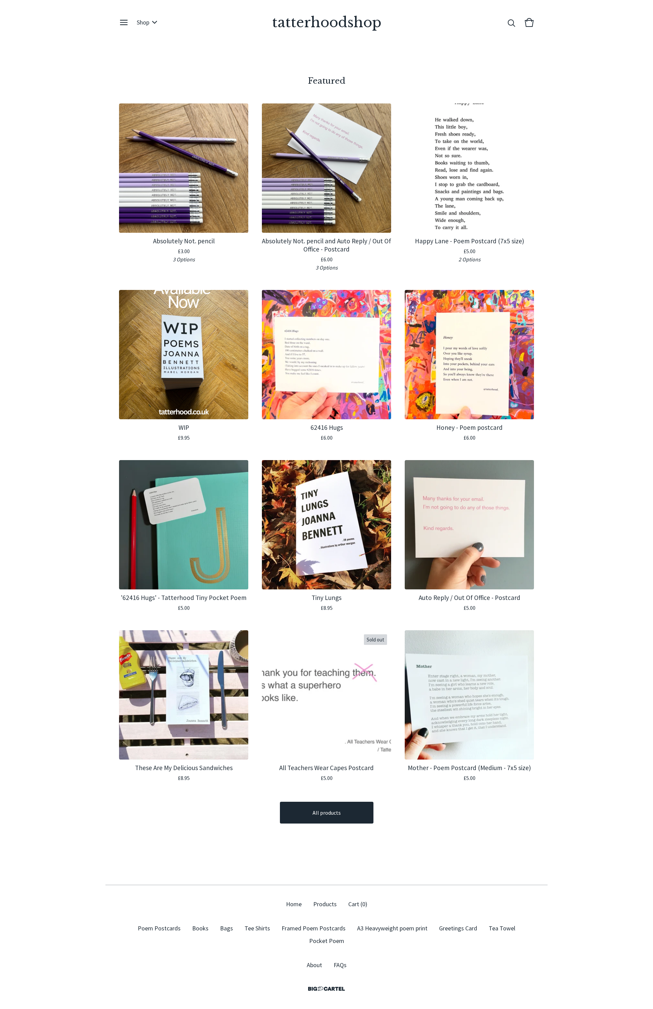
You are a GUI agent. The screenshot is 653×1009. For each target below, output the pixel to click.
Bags (226, 928)
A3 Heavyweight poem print (392, 928)
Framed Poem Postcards (314, 928)
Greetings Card (458, 928)
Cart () (357, 904)
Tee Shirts (257, 928)
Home (294, 904)
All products (327, 812)
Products (325, 904)
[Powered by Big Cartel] (326, 989)
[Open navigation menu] (124, 22)
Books (200, 928)
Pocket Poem (326, 941)
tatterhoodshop (326, 22)
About (314, 965)
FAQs (340, 965)
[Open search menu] (511, 22)
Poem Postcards (159, 928)
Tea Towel (502, 928)
